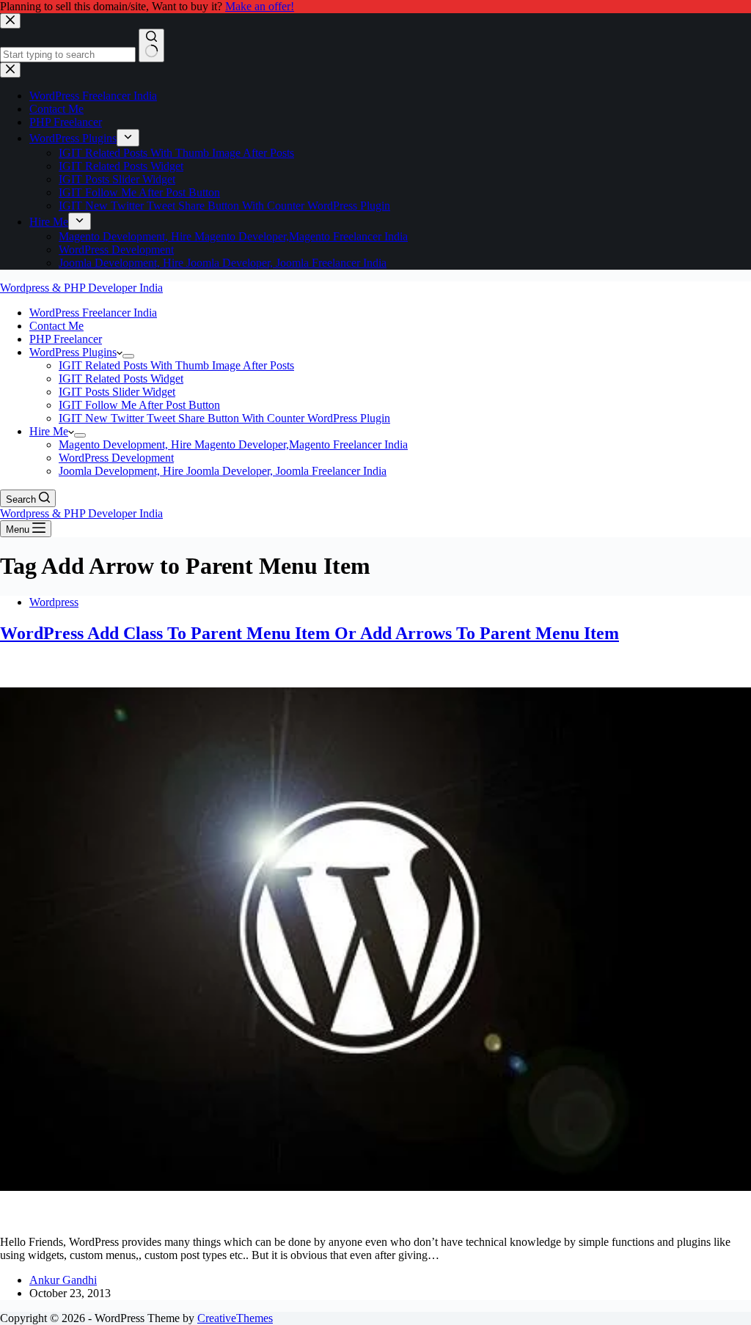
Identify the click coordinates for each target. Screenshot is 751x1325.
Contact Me (56, 326)
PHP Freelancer (65, 339)
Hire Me (48, 431)
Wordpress (53, 602)
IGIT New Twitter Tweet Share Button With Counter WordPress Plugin (224, 418)
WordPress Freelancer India (93, 312)
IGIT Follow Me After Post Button (139, 405)
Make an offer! (259, 6)
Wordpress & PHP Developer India (81, 287)
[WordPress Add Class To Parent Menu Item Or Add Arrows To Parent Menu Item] (375, 1217)
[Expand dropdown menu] (128, 356)
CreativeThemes (235, 1318)
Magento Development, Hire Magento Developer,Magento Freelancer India (233, 444)
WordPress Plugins (73, 352)
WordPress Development (116, 457)
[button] (119, 352)
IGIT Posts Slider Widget (117, 391)
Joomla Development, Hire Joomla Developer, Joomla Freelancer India (223, 471)
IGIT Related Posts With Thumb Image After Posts (176, 365)
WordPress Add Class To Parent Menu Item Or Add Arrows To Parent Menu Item (309, 633)
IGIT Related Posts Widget (121, 378)
